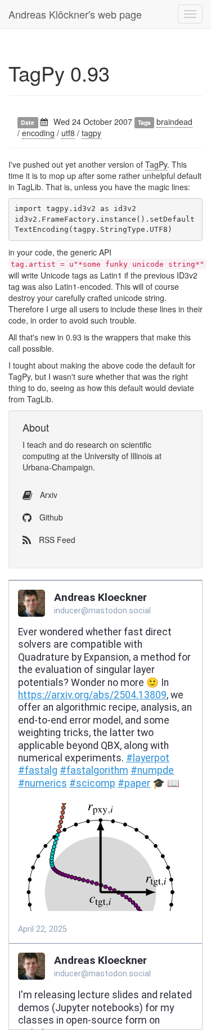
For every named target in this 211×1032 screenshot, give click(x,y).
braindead (174, 121)
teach (37, 444)
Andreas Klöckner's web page (75, 14)
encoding (38, 132)
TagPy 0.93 (59, 73)
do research (86, 444)
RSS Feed (56, 539)
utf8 (68, 132)
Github (50, 517)
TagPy (156, 164)
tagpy (91, 132)
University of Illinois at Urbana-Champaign (92, 461)
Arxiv (47, 494)
